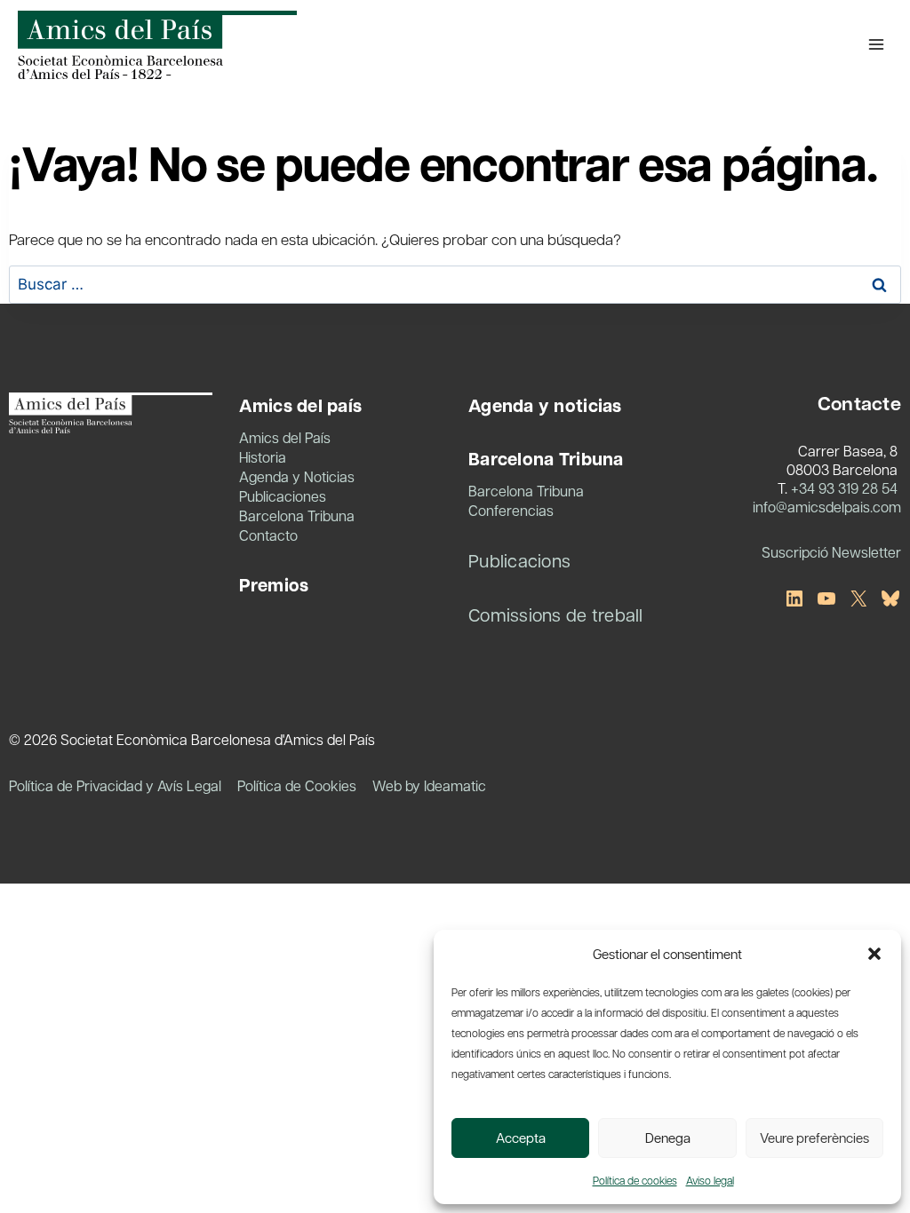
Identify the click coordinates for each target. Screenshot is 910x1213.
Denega (667, 1137)
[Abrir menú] (875, 44)
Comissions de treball (555, 614)
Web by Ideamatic (429, 785)
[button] (874, 954)
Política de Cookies (296, 785)
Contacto (268, 535)
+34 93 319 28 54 (844, 488)
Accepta (521, 1137)
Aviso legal (710, 1180)
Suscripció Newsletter (831, 552)
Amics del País (285, 437)
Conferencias (511, 510)
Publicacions (519, 560)
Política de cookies (635, 1180)
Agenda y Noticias (297, 476)
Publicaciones (282, 496)
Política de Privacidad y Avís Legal (115, 785)
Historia (262, 457)
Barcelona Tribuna (297, 515)
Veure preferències (814, 1137)
